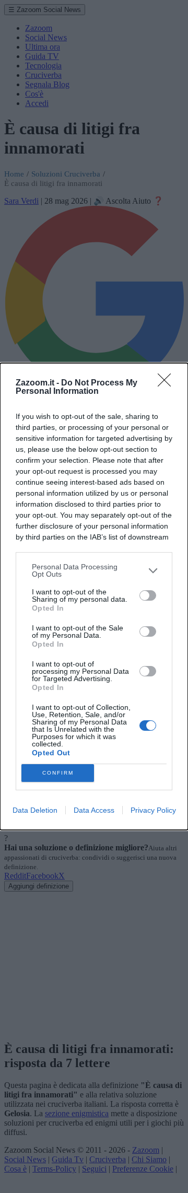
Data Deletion (35, 810)
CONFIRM (58, 773)
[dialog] (94, 596)
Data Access (94, 810)
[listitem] (94, 570)
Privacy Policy (153, 810)
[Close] (168, 383)
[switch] (147, 595)
